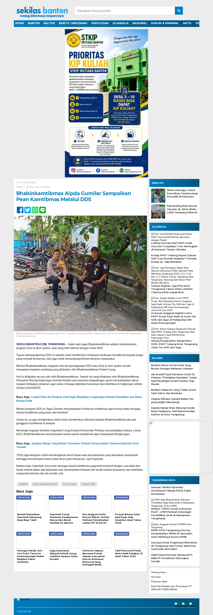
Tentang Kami (158, 572)
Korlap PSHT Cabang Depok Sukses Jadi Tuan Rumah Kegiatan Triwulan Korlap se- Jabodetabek (174, 258)
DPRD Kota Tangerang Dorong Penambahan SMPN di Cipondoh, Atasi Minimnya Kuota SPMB (172, 533)
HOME (19, 23)
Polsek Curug (69, 484)
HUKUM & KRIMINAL (165, 23)
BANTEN (34, 23)
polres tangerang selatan (45, 484)
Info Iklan (156, 577)
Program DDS (88, 484)
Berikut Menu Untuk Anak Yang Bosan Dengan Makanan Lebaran (172, 367)
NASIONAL (139, 23)
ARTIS (187, 23)
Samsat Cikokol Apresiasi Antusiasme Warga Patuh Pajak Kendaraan (171, 490)
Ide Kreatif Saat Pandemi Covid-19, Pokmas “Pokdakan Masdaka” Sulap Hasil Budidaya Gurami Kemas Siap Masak (174, 379)
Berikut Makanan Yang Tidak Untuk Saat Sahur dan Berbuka (173, 391)
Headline (23, 484)
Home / (20, 182)
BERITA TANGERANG (73, 23)
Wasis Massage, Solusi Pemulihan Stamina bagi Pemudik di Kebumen (182, 193)
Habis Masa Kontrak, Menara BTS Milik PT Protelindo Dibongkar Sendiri (172, 558)
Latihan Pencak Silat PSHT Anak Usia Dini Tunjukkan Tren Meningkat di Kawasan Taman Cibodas (174, 246)
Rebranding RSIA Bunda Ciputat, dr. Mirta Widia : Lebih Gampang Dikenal (182, 209)
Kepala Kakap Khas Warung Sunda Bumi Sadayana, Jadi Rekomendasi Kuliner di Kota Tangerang (173, 411)
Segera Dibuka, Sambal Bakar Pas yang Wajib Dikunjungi (172, 400)
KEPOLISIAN (100, 23)
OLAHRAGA (120, 23)
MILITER (49, 23)
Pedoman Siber (159, 581)
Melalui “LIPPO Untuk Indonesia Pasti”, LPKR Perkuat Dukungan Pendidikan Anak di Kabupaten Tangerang (171, 513)
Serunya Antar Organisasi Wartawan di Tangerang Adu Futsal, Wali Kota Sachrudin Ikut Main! (174, 546)
